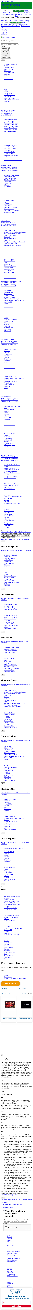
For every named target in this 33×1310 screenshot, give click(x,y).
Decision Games (9, 200)
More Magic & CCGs (10, 829)
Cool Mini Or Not (9, 152)
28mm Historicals (9, 297)
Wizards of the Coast (10, 93)
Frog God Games (9, 98)
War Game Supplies (10, 180)
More (2, 59)
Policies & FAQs (12, 1253)
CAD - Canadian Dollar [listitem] (20, 12)
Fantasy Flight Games (10, 145)
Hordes (15, 235)
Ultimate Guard (8, 443)
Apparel (6, 500)
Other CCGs (8, 354)
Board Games (5, 48)
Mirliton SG (7, 331)
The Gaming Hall (12, 532)
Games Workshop (9, 259)
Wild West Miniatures (10, 243)
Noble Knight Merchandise (12, 503)
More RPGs (7, 585)
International (10, 1242)
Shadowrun (7, 71)
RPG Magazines (9, 72)
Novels (6, 466)
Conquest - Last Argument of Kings (14, 242)
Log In (28, 20)
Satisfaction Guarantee (13, 1258)
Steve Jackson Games (10, 147)
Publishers (28, 550)
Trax (4, 1013)
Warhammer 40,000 (10, 230)
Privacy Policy (11, 1245)
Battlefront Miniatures (10, 319)
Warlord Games (8, 323)
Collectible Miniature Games (12, 233)
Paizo (6, 91)
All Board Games (6, 598)
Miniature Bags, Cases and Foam (14, 300)
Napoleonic (7, 186)
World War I (8, 181)
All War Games (5, 641)
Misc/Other (7, 501)
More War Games (9, 671)
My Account (16, 20)
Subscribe (16, 1306)
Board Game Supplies (10, 124)
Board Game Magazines (11, 123)
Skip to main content (7, 1)
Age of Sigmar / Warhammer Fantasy (15, 232)
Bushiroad (7, 386)
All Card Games (9, 121)
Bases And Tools (9, 409)
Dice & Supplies (5, 57)
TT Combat (7, 270)
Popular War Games (10, 176)
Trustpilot (10, 1283)
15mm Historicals (9, 295)
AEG (6, 156)
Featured (6, 517)
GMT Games (8, 204)
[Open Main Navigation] (1, 530)
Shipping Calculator (12, 1256)
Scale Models (8, 302)
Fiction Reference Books (11, 469)
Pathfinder (7, 66)
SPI (5, 202)
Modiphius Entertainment (11, 100)
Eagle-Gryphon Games (11, 155)
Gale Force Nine (9, 272)
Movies (6, 487)
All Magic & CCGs (6, 793)
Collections (4, 32)
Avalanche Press (9, 212)
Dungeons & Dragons (10, 64)
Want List (23, 20)
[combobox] (9, 41)
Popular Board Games (10, 119)
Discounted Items (9, 520)
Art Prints (7, 495)
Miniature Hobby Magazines (12, 245)
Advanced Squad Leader (11, 175)
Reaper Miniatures (9, 261)
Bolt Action (7, 290)
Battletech (7, 237)
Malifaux (7, 240)
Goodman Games (9, 95)
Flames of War (8, 292)
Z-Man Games (8, 153)
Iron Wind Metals (9, 269)
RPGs (3, 46)
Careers (9, 1268)
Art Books (7, 474)
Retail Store (4, 20)
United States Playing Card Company (15, 978)
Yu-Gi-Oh (7, 352)
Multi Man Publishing (10, 207)
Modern (6, 185)
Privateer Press (8, 267)
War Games (4, 50)
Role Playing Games (6, 533)
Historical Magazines (10, 471)
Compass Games (9, 209)
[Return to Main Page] (1, 785)
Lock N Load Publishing (11, 210)
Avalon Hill (7, 205)
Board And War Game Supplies (13, 406)
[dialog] (16, 1126)
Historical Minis (5, 54)
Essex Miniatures (9, 321)
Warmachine (8, 235)
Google (9, 1282)
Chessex (6, 441)
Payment (9, 1240)
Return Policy (11, 1255)
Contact (10, 20)
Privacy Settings (11, 1243)
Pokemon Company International (14, 378)
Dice (5, 75)
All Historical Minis (6, 740)
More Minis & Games (10, 727)
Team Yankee (8, 294)
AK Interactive (8, 440)
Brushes (6, 411)
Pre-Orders (7, 512)
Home (6, 975)
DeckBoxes (7, 359)
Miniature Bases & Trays (11, 299)
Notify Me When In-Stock (9, 1018)
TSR (5, 90)
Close (2, 1198)
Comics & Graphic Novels (12, 465)
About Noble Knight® (13, 1251)
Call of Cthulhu (8, 69)
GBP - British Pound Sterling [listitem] (13, 14)
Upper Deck (8, 383)
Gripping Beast (8, 327)
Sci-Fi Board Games (10, 131)
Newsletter (10, 1272)
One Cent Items (8, 524)
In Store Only (8, 525)
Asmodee (7, 150)
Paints (6, 303)
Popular (6, 509)
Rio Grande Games (10, 148)
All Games (4, 34)
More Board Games (10, 628)
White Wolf (7, 96)
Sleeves (6, 357)
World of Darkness (9, 67)
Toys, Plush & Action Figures (13, 496)
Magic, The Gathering (10, 349)
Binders (6, 356)
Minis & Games (5, 52)
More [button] (2, 970)
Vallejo (6, 435)
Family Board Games (10, 129)
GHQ (6, 318)
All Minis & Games (6, 684)
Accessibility (11, 1261)
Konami (6, 380)
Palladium (7, 101)
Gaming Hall (4, 31)
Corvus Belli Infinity (10, 238)
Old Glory (7, 324)
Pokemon (7, 351)
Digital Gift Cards (9, 489)
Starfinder (7, 74)
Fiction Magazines (9, 468)
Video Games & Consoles (11, 484)
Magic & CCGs (5, 55)
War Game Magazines (10, 178)
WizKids (6, 262)
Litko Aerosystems (9, 445)
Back (2, 541)
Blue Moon (7, 329)
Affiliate (9, 1269)
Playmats (7, 360)
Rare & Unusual (9, 511)
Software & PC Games (11, 485)
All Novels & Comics (10, 476)
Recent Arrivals (8, 514)
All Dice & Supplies (6, 842)
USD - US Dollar (18, 11)
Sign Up (6, 1223)
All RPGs (3, 550)
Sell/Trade (4, 29)
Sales (5, 522)
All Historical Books (10, 478)
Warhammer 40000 (9, 690)
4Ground (7, 264)
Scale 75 (6, 446)
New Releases (8, 516)
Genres (6, 527)
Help (8, 1235)
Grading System (11, 1260)
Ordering (9, 1238)
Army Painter (8, 438)
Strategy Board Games (11, 126)
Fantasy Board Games (10, 128)
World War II (8, 183)
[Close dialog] (31, 1289)
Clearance (7, 519)
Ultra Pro (7, 437)
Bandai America (9, 384)
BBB (8, 1285)
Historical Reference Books (12, 473)
